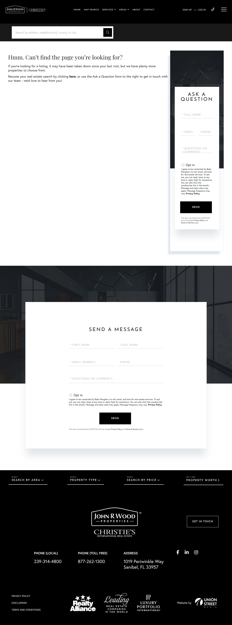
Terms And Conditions (26, 609)
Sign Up (187, 10)
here (72, 76)
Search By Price (141, 480)
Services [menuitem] (107, 10)
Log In (202, 10)
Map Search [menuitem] (91, 10)
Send (196, 207)
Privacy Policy (193, 193)
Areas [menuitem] (123, 10)
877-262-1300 (91, 561)
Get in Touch (202, 521)
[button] (107, 32)
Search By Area (25, 480)
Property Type (83, 480)
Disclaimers (19, 603)
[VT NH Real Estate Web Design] (206, 602)
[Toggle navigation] (224, 9)
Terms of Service (187, 223)
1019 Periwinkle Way (144, 564)
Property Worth (201, 480)
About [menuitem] (136, 10)
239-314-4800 (212, 9)
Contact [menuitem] (149, 10)
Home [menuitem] (77, 10)
